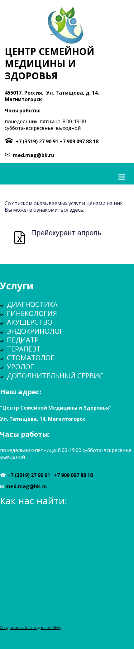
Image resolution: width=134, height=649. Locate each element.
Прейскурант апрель (66, 232)
